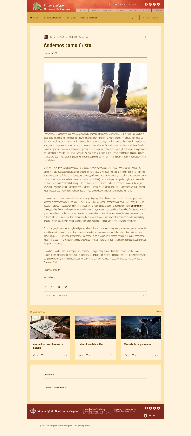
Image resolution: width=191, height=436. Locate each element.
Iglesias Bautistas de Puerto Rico (95, 411)
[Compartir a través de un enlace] (65, 286)
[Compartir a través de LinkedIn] (58, 286)
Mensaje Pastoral (88, 18)
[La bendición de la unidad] (95, 327)
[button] (132, 10)
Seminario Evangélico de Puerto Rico (97, 413)
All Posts (34, 18)
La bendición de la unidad (91, 344)
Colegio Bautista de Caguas (124, 411)
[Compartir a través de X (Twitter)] (52, 286)
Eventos (71, 18)
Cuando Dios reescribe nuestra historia (48, 346)
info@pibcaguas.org (82, 426)
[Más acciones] (145, 37)
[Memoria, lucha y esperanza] (141, 327)
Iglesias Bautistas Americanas (94, 409)
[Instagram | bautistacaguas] (150, 4)
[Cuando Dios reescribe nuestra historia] (50, 327)
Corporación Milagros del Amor (126, 409)
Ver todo (158, 311)
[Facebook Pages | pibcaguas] (146, 4)
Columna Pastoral (52, 18)
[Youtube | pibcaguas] (158, 4)
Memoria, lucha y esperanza (137, 344)
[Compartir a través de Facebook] (45, 286)
